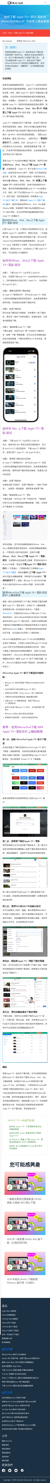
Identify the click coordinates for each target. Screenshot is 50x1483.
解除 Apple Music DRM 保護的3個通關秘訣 (18, 1362)
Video (10, 33)
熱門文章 (7, 1392)
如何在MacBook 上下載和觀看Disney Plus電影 (19, 1425)
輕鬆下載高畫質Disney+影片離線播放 (16, 1382)
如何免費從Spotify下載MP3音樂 (14, 1398)
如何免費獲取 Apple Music (11, 1366)
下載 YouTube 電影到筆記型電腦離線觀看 (17, 1386)
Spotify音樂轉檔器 (9, 1315)
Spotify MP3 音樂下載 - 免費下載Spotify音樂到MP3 (21, 1358)
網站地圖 (5, 1460)
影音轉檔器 (6, 1342)
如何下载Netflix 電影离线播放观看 (15, 1417)
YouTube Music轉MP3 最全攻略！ (14, 1409)
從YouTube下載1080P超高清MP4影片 (15, 1413)
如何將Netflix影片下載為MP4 (13, 1421)
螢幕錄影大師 (7, 1338)
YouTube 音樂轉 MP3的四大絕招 (14, 1374)
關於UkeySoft (7, 1441)
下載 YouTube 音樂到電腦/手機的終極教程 (17, 1370)
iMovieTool (7, 613)
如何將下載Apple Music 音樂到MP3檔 (16, 1405)
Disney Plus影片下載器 (10, 1331)
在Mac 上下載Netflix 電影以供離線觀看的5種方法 (20, 1378)
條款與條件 (6, 1449)
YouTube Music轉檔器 (10, 1319)
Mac (16, 629)
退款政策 (5, 1457)
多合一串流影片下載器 (10, 1334)
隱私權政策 (6, 1453)
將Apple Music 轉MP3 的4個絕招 (14, 1354)
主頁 (4, 33)
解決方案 (7, 1349)
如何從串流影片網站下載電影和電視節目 (17, 1429)
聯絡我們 (5, 1445)
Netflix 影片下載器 (9, 1323)
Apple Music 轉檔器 (9, 1311)
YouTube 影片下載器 (9, 1327)
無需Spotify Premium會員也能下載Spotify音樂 (19, 1402)
